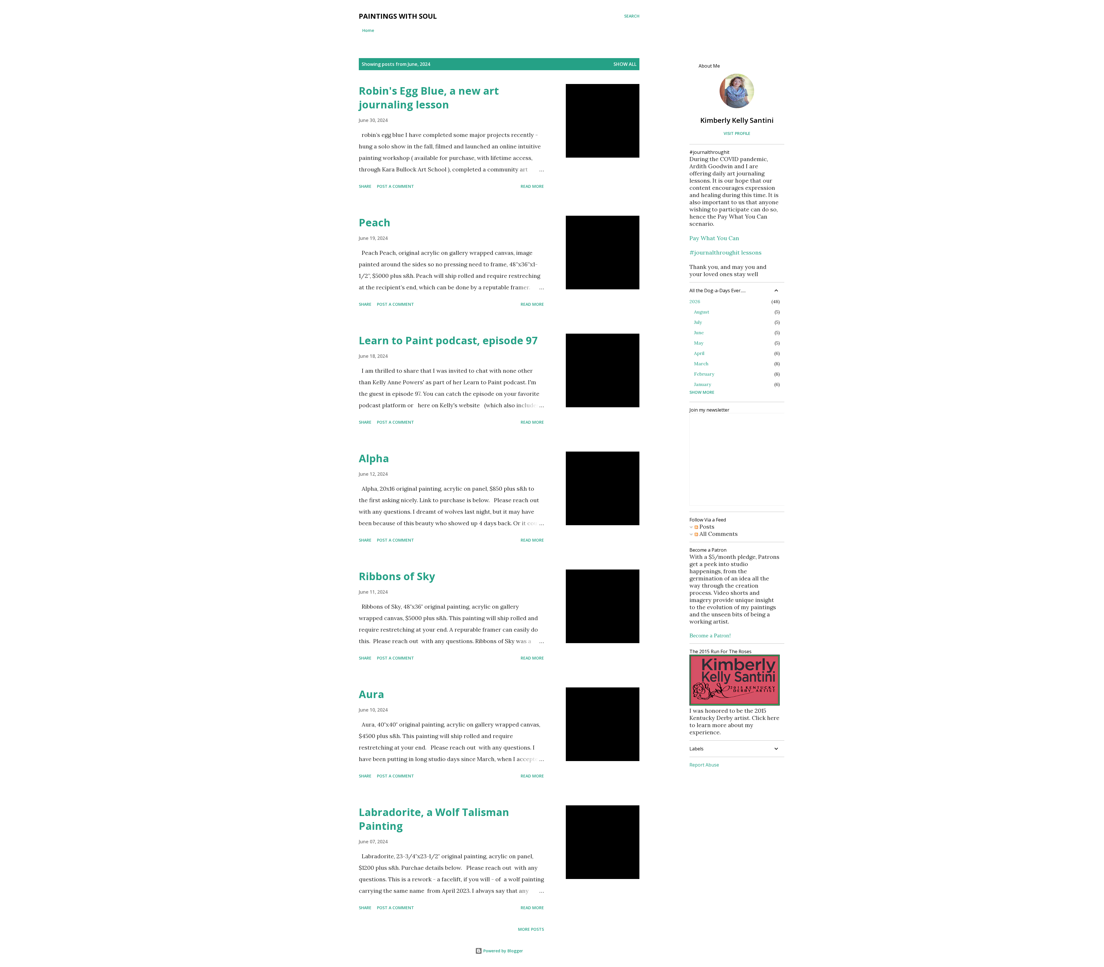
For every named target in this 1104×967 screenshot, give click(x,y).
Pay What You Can (714, 238)
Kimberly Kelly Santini (737, 120)
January (702, 384)
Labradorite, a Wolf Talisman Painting (434, 819)
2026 (694, 301)
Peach (374, 222)
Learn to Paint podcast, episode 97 (448, 340)
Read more (532, 186)
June (699, 332)
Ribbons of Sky (397, 576)
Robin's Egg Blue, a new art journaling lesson (429, 98)
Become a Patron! (710, 635)
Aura (371, 694)
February (704, 374)
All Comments (718, 533)
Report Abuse (704, 765)
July (698, 322)
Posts (706, 526)
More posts (531, 929)
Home (368, 30)
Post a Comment (395, 186)
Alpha (374, 458)
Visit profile (737, 133)
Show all (625, 64)
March (701, 363)
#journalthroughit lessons (725, 252)
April (699, 353)
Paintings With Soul (398, 16)
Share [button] (365, 186)
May (698, 343)
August (701, 312)
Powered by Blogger (502, 950)
